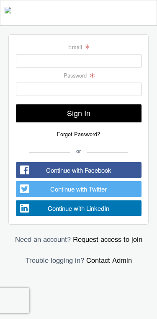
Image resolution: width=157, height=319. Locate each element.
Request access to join (107, 239)
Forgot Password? (78, 134)
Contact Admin (109, 260)
